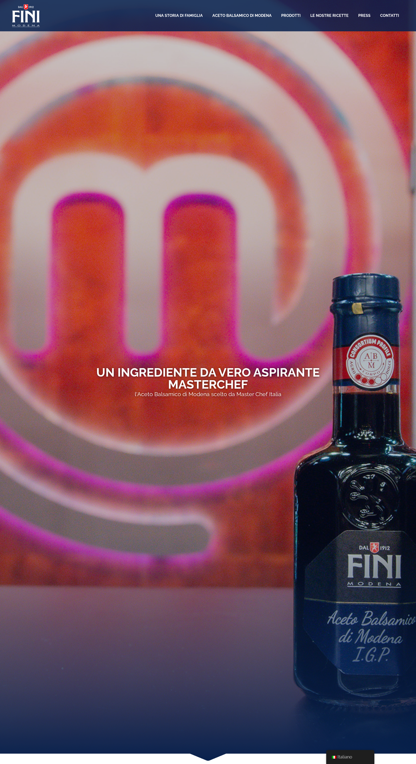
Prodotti (291, 15)
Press (364, 15)
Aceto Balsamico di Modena (242, 15)
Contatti (389, 15)
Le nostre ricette (329, 15)
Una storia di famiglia (179, 15)
